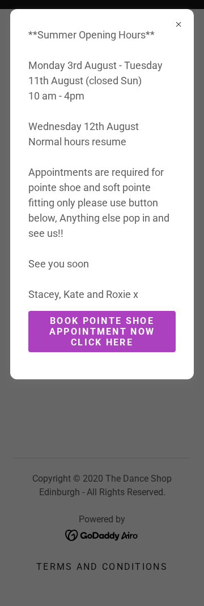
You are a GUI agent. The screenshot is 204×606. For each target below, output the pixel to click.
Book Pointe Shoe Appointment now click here (102, 331)
